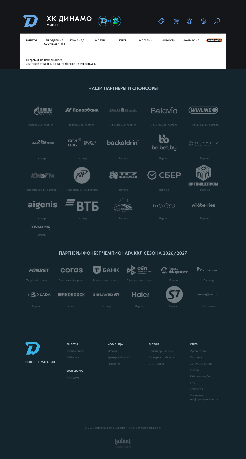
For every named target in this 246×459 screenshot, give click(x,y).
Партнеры (196, 357)
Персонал (114, 363)
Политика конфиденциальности (204, 397)
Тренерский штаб (119, 357)
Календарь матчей (161, 351)
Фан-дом (72, 377)
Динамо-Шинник (103, 21)
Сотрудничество (201, 363)
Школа (194, 370)
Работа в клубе (200, 376)
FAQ (192, 382)
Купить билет (75, 351)
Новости (168, 40)
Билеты (31, 40)
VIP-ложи (72, 357)
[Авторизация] (189, 21)
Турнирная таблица (161, 357)
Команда (77, 40)
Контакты (196, 389)
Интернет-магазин (40, 362)
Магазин (146, 40)
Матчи (100, 40)
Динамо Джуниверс (115, 21)
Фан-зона (191, 40)
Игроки (112, 351)
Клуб (123, 40)
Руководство (199, 351)
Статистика (156, 363)
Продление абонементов (54, 42)
